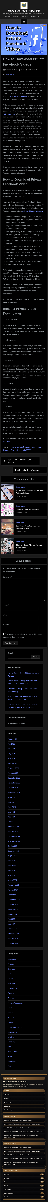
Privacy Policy (8, 1102)
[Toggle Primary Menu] (24, 21)
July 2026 (11, 744)
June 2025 (12, 807)
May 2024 (11, 870)
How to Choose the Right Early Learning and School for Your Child (23, 1131)
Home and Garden (15, 1027)
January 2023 (13, 939)
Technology (12, 1061)
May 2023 (11, 924)
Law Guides (12, 1032)
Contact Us (7, 1098)
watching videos (9, 114)
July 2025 (11, 802)
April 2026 (11, 758)
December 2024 (14, 836)
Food (10, 1008)
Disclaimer (7, 1106)
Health (10, 1022)
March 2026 (12, 763)
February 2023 (13, 934)
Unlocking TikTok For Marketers (27, 509)
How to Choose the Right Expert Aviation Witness (18, 1120)
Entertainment (13, 988)
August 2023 (12, 914)
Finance (11, 998)
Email (5, 615)
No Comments (33, 70)
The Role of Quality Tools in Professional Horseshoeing (19, 1128)
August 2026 (12, 739)
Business (11, 969)
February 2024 (13, 885)
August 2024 (12, 856)
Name (6, 605)
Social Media (10, 74)
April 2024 (11, 875)
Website (6, 624)
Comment (7, 577)
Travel (10, 1066)
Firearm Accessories (16, 1003)
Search (10, 653)
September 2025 (14, 793)
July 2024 (11, 861)
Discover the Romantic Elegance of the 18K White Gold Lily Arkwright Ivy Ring (21, 1136)
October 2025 (13, 788)
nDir (22, 70)
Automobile (12, 959)
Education (11, 983)
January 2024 (13, 890)
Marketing (11, 1042)
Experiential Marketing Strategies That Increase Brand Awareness (22, 1124)
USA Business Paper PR (24, 10)
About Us (7, 1095)
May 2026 (11, 754)
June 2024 (12, 865)
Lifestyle (11, 1037)
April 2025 (11, 817)
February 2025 (13, 827)
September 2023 (14, 909)
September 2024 (14, 851)
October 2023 (13, 904)
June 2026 (12, 749)
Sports (10, 1056)
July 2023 (11, 919)
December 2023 (14, 895)
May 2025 (11, 812)
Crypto (10, 979)
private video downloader (32, 211)
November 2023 (14, 900)
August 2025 (12, 797)
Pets (9, 1047)
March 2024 (12, 880)
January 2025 (13, 831)
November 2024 (14, 841)
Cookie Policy (8, 1110)
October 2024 (13, 846)
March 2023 (12, 929)
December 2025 (14, 778)
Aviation (11, 964)
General (11, 1018)
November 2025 (14, 783)
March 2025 (12, 822)
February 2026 (13, 768)
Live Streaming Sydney (17, 96)
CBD (9, 974)
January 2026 (13, 773)
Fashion (11, 993)
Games (10, 1013)
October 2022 (13, 943)
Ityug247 (6, 441)
